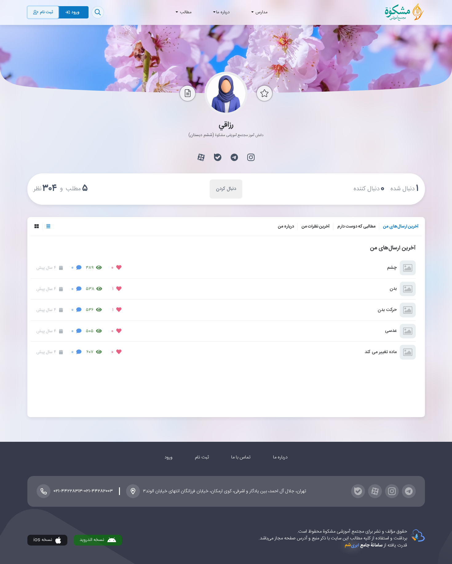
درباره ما (280, 457)
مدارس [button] (261, 12)
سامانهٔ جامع (364, 545)
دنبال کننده (369, 188)
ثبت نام (202, 457)
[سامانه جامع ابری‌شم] (416, 535)
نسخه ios (43, 540)
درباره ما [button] (223, 12)
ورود (168, 457)
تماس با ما (241, 457)
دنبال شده (405, 188)
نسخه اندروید (92, 540)
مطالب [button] (185, 12)
